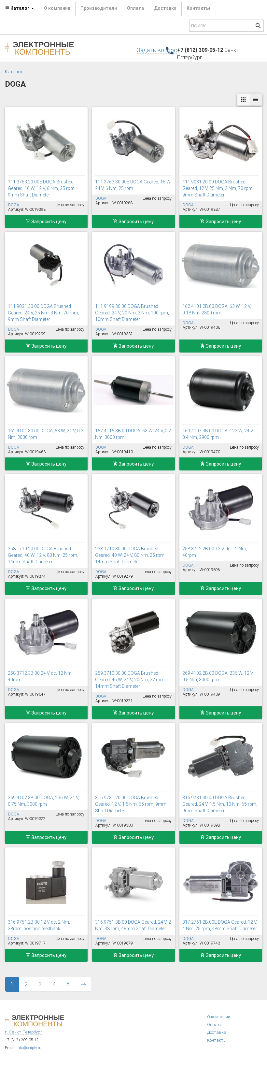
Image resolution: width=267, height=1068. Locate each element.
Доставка (165, 8)
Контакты (198, 8)
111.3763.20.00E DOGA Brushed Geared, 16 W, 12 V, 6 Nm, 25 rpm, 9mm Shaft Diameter (42, 188)
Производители (98, 8)
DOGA (13, 205)
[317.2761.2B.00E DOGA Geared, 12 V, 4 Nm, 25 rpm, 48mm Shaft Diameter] (221, 881)
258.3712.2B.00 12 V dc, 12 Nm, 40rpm (214, 552)
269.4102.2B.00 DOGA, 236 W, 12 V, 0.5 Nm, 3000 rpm (218, 676)
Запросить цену (48, 221)
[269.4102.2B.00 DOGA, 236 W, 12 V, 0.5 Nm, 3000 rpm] (221, 632)
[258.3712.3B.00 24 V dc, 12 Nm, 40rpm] (46, 632)
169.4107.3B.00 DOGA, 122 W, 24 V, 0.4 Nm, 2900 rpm (218, 434)
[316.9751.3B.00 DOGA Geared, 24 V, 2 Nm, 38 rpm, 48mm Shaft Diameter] (133, 881)
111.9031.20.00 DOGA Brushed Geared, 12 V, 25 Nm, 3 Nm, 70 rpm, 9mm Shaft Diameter (218, 188)
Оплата (135, 8)
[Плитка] (243, 100)
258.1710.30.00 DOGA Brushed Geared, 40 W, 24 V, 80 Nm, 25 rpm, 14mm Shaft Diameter (130, 555)
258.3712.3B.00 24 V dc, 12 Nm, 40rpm (40, 676)
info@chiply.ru (29, 1048)
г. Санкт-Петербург (23, 1032)
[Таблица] (255, 100)
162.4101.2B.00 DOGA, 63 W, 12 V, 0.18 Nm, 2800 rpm (216, 309)
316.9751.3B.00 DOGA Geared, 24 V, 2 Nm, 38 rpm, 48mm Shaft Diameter (133, 925)
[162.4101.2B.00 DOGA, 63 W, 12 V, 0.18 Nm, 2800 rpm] (221, 265)
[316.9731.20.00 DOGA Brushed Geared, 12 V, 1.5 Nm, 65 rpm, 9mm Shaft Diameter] (133, 756)
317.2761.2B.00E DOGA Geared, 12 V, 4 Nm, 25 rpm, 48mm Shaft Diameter (219, 925)
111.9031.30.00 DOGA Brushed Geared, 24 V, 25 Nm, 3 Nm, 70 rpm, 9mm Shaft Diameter (43, 313)
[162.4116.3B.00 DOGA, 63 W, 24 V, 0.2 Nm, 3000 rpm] (133, 390)
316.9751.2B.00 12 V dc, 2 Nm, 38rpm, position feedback (39, 925)
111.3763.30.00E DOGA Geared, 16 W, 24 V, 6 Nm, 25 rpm (133, 185)
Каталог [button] (20, 8)
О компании (57, 8)
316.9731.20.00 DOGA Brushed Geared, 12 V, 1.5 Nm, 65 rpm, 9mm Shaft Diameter (130, 804)
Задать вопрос (157, 50)
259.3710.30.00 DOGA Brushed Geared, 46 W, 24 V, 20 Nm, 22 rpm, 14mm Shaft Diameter (130, 680)
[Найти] (258, 27)
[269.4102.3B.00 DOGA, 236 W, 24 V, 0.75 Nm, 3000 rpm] (46, 756)
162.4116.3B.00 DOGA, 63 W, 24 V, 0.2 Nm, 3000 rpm (133, 434)
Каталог (14, 71)
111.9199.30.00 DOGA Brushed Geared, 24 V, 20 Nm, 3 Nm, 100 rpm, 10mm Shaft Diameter (132, 313)
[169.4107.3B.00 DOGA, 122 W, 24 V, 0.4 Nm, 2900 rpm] (221, 390)
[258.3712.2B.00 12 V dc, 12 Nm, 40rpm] (221, 508)
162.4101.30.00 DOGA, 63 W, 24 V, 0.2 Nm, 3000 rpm (45, 434)
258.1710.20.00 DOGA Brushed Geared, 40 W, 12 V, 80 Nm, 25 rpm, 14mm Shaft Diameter (43, 555)
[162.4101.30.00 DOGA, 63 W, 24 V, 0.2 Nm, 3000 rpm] (46, 390)
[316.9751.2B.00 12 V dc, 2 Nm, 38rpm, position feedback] (46, 881)
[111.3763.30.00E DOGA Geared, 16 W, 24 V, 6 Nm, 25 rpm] (133, 141)
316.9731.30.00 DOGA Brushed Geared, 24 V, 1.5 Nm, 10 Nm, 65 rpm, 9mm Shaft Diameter (219, 804)
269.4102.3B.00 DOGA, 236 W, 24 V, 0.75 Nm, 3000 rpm (43, 801)
